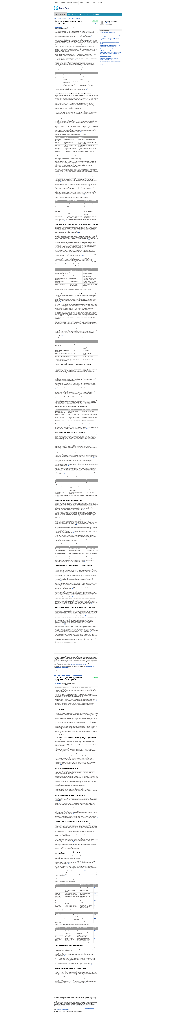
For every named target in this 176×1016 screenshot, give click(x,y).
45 (76, 524)
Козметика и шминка (76, 14)
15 (60, 181)
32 (75, 380)
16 (90, 188)
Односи (87, 2)
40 (68, 465)
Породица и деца (69, 3)
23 (77, 263)
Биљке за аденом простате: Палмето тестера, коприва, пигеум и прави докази (109, 49)
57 (90, 639)
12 (97, 155)
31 (55, 374)
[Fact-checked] (95, 20)
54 (85, 615)
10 (59, 123)
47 (78, 540)
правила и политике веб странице (78, 664)
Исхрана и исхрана (75, 3)
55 (64, 623)
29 (62, 335)
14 (60, 174)
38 (93, 450)
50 (60, 580)
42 (58, 496)
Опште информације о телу (74, 18)
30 (69, 360)
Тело (84, 14)
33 (55, 388)
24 (94, 289)
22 (82, 255)
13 (79, 166)
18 (64, 220)
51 (72, 588)
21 (84, 247)
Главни (55, 18)
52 (72, 596)
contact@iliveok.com (89, 666)
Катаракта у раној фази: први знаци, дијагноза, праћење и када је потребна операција (110, 39)
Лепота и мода (82, 3)
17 (84, 194)
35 (90, 403)
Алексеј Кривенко (58, 27)
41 (64, 473)
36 (86, 428)
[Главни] (61, 9)
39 (94, 457)
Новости (56, 2)
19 (78, 232)
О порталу (100, 2)
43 (83, 509)
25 (60, 301)
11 (80, 131)
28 (60, 326)
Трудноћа (68, 675)
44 (58, 517)
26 (89, 309)
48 (84, 561)
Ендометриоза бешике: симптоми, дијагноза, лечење (109, 42)
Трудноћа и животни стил (77, 675)
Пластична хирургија (95, 14)
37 (84, 441)
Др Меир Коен (108, 22)
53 (91, 603)
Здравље (63, 2)
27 (61, 318)
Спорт (94, 2)
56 (90, 631)
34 (55, 397)
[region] (76, 486)
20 (88, 239)
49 (62, 572)
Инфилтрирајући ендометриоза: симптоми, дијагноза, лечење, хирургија (109, 59)
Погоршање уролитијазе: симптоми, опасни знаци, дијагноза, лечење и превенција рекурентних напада (110, 63)
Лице (69, 14)
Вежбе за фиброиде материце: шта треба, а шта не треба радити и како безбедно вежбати (110, 46)
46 (73, 532)
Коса (87, 14)
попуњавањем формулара (62, 667)
